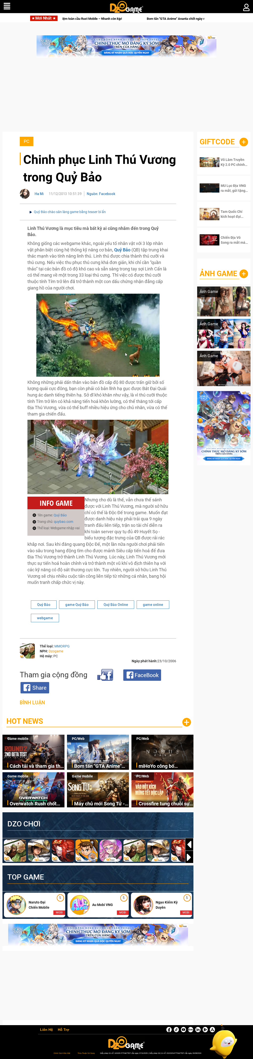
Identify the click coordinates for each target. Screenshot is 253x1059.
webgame (45, 618)
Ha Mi (39, 194)
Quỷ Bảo (60, 515)
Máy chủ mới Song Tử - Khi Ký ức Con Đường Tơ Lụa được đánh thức (100, 804)
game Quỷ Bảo (77, 605)
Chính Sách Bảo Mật (62, 1053)
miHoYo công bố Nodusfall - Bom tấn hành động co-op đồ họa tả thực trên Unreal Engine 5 (165, 766)
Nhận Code (233, 162)
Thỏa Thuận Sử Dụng (86, 1053)
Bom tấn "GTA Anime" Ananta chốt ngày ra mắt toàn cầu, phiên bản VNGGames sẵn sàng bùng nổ (154, 19)
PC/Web (78, 739)
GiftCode (217, 141)
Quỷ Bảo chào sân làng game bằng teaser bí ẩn (70, 212)
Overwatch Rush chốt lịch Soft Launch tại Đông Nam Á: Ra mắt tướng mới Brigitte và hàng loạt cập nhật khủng (33, 804)
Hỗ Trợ (63, 1030)
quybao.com (63, 522)
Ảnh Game (218, 273)
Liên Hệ (46, 1030)
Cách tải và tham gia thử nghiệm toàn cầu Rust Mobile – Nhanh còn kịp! (36, 766)
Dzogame (56, 651)
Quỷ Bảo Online (116, 605)
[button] (189, 857)
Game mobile (17, 739)
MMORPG (62, 646)
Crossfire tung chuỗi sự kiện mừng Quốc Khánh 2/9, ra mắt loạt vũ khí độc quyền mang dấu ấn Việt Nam (165, 804)
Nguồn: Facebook (101, 194)
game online (153, 605)
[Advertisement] (126, 97)
